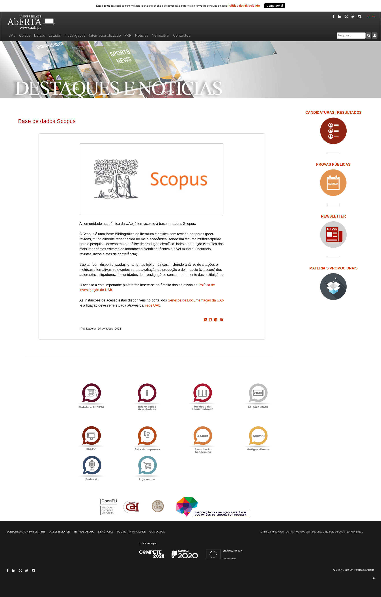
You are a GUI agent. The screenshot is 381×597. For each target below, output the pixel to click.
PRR (127, 35)
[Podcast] (91, 468)
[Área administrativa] (373, 578)
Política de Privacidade (244, 5)
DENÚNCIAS (105, 531)
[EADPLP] (212, 506)
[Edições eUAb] (258, 396)
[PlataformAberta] (91, 396)
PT (368, 16)
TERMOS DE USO (84, 531)
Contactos (181, 35)
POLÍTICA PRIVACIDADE (131, 531)
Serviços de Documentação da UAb (196, 300)
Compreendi (275, 5)
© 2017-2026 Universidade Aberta (353, 569)
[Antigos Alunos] (258, 438)
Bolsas (39, 35)
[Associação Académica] (202, 438)
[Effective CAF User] (132, 506)
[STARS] (158, 506)
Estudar (55, 35)
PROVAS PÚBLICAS (333, 164)
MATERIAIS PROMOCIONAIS (333, 268)
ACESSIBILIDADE (59, 531)
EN (374, 16)
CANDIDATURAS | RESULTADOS (333, 112)
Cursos (24, 35)
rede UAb (152, 305)
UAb (12, 35)
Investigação (75, 35)
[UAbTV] (91, 438)
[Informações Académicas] (146, 396)
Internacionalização (105, 35)
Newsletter (161, 35)
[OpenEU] (109, 506)
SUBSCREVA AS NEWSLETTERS (26, 531)
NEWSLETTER (333, 216)
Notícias (141, 35)
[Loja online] (146, 468)
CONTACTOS (157, 531)
